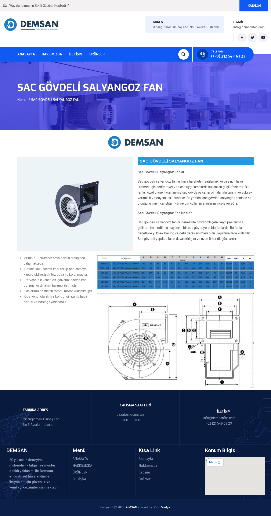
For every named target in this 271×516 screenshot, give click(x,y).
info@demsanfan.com (249, 27)
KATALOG (254, 6)
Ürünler (97, 54)
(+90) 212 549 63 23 (228, 56)
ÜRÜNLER (80, 472)
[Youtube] (263, 37)
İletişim (76, 54)
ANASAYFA (80, 459)
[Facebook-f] (242, 37)
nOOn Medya (161, 507)
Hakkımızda (52, 54)
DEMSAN (131, 507)
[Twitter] (252, 37)
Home (21, 100)
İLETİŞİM (79, 479)
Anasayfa (26, 54)
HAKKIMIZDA (82, 465)
